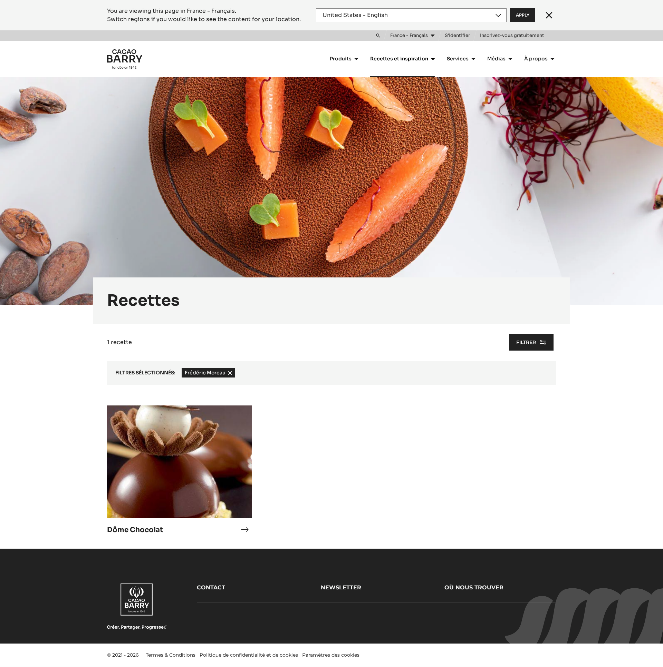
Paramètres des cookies (330, 655)
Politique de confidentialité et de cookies (249, 655)
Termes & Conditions (170, 655)
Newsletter (341, 587)
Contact (211, 587)
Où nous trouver (473, 587)
